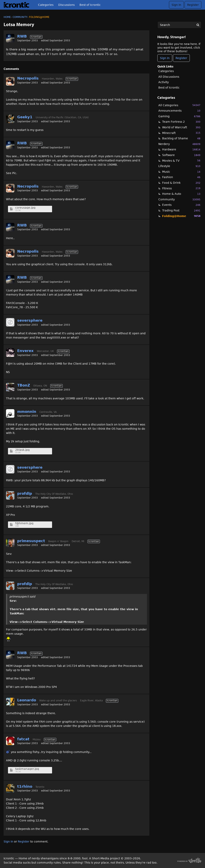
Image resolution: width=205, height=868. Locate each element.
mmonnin (26, 411)
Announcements (179, 110)
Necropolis (28, 78)
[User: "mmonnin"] (10, 413)
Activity (163, 82)
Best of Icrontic (90, 4)
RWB (22, 36)
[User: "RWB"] (10, 38)
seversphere (29, 320)
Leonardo (26, 700)
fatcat (23, 739)
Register (193, 4)
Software (181, 155)
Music (181, 171)
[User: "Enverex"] (10, 352)
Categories (45, 4)
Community (179, 199)
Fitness (181, 188)
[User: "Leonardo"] (10, 702)
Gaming (179, 116)
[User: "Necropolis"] (10, 81)
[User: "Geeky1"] (10, 119)
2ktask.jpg (22, 450)
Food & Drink (181, 182)
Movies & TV (181, 160)
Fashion (181, 177)
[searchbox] (179, 25)
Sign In (176, 4)
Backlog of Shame (181, 138)
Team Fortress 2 (181, 121)
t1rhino (24, 786)
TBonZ (23, 385)
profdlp (24, 493)
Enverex (25, 351)
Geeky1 (24, 117)
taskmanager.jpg (27, 769)
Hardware (181, 149)
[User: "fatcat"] (10, 741)
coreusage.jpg (25, 207)
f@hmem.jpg (24, 523)
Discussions (66, 4)
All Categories (179, 105)
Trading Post (181, 210)
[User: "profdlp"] (10, 495)
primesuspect (31, 541)
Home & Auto (181, 193)
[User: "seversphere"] (10, 322)
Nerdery (179, 144)
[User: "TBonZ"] (10, 387)
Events (181, 204)
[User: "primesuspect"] (10, 543)
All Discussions (168, 76)
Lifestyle (179, 166)
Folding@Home (181, 216)
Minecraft (181, 133)
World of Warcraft (181, 127)
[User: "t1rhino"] (10, 788)
